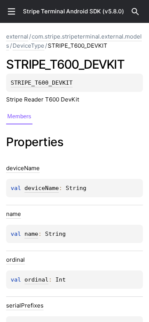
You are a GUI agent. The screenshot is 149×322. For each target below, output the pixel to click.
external (17, 36)
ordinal (36, 279)
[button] (135, 11)
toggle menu (11, 11)
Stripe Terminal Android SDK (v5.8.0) (73, 11)
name (31, 233)
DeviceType (28, 45)
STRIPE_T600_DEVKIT (42, 82)
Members (19, 116)
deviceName (41, 188)
